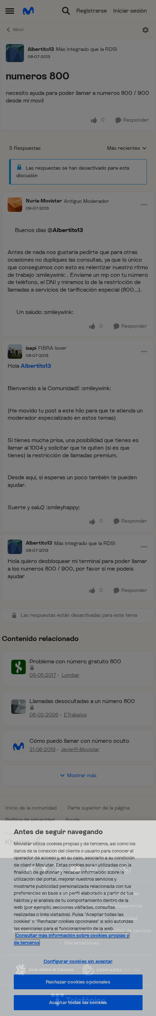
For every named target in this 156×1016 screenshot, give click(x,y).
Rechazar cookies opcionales (78, 982)
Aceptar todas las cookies (78, 1002)
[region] (78, 918)
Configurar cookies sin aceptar (78, 961)
